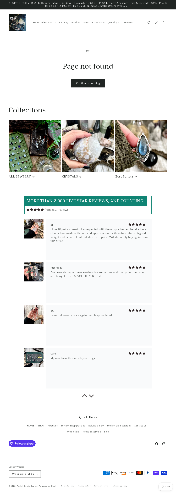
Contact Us (140, 425)
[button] (44, 22)
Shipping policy (120, 486)
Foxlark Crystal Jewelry (27, 486)
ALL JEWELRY (20, 177)
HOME (30, 425)
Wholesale (73, 431)
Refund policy (96, 425)
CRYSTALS (70, 177)
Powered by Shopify (48, 486)
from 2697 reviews (56, 209)
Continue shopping (88, 83)
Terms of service (101, 486)
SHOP (41, 425)
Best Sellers (124, 177)
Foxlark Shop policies (73, 425)
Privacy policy (84, 486)
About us (53, 425)
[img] (35, 210)
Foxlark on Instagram (119, 425)
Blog (106, 431)
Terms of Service (91, 431)
